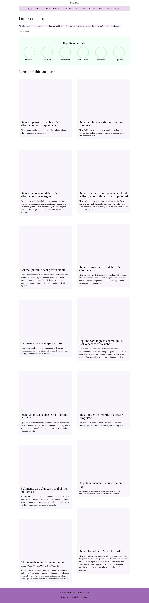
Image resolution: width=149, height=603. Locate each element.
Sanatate (67, 9)
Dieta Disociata (82, 54)
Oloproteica (117, 54)
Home (30, 9)
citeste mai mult (25, 31)
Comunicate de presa (113, 9)
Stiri (100, 9)
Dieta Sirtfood (64, 54)
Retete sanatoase (89, 9)
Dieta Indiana (99, 54)
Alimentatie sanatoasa (52, 9)
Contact (75, 597)
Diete (38, 9)
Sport (77, 9)
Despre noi (65, 597)
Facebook (84, 597)
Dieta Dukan (27, 54)
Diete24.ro (74, 3)
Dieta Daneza (46, 54)
